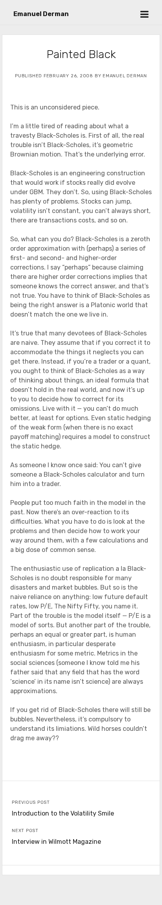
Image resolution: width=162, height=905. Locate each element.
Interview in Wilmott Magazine (56, 841)
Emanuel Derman (41, 14)
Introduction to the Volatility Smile (63, 813)
